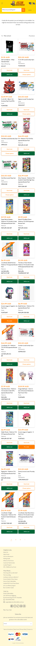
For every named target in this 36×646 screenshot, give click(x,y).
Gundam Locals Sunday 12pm (25, 345)
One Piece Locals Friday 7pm (8, 178)
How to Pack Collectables (9, 581)
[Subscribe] (31, 624)
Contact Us (29, 629)
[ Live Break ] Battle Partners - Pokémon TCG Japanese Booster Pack (9, 264)
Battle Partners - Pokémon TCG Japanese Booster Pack (26, 307)
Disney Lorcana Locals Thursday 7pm (26, 472)
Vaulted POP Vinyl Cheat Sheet (11, 583)
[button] (2, 3)
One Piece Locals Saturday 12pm (9, 138)
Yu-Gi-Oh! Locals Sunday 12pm (26, 59)
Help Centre (6, 554)
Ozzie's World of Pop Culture (10, 579)
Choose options (27, 74)
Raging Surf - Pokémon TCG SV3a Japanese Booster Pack (8, 472)
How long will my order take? (10, 573)
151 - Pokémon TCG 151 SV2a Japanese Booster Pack (25, 139)
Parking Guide (6, 558)
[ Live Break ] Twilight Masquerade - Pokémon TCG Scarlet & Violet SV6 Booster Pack (8, 516)
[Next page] (25, 539)
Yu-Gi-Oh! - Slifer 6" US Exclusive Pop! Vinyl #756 (7, 100)
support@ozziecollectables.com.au (15, 602)
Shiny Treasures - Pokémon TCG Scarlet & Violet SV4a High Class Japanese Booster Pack (26, 180)
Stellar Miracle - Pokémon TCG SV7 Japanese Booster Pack (9, 433)
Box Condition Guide (8, 587)
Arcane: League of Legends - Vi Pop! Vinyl (26, 433)
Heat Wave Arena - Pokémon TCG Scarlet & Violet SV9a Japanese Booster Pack (8, 391)
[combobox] (13, 10)
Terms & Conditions (8, 629)
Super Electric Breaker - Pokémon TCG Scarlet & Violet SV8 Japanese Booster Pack (9, 221)
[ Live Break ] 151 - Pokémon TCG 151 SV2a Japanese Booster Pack (9, 347)
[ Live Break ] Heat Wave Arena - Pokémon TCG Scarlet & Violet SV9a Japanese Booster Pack (26, 515)
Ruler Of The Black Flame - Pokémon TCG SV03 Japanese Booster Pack (26, 221)
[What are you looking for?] (23, 10)
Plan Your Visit (7, 610)
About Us (5, 552)
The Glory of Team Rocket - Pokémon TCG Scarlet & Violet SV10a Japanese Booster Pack (26, 264)
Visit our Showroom (8, 556)
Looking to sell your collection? (10, 577)
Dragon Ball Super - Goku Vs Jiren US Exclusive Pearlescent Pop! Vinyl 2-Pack (25, 391)
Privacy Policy (23, 629)
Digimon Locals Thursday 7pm (26, 99)
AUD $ (29, 10)
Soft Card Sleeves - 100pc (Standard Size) (7, 60)
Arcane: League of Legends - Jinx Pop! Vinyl (9, 307)
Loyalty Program (7, 565)
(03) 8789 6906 (10, 599)
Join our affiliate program (9, 585)
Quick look (9, 70)
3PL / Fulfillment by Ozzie (9, 567)
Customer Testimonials (9, 563)
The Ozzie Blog (7, 575)
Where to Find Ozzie (8, 560)
